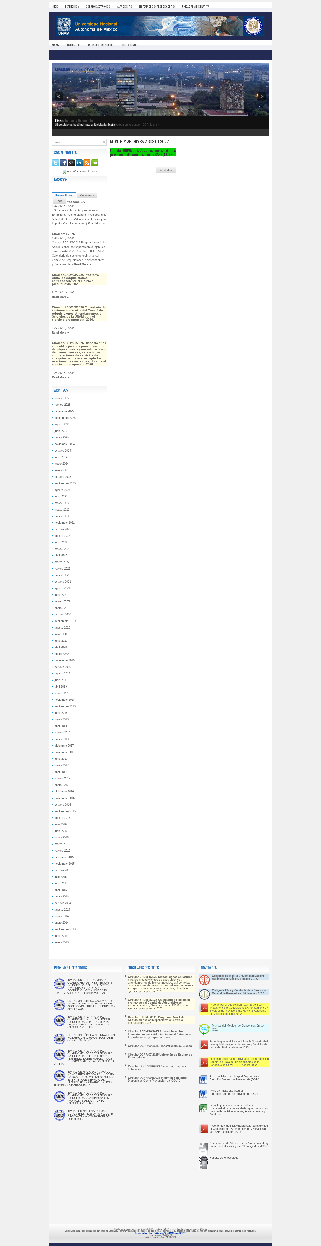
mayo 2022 (62, 549)
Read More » (96, 223)
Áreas (55, 45)
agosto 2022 (62, 535)
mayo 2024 (62, 463)
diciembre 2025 (64, 411)
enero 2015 (62, 896)
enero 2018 (62, 739)
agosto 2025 (62, 424)
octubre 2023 (63, 476)
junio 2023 (61, 496)
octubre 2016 (63, 804)
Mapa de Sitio (124, 6)
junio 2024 (61, 457)
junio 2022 (61, 542)
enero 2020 (62, 653)
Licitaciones (129, 45)
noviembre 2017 (65, 752)
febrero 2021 (62, 601)
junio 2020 (61, 640)
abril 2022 (61, 555)
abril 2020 (61, 647)
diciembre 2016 (64, 791)
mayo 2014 (62, 916)
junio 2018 (61, 712)
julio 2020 (61, 634)
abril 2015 (61, 889)
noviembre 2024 (65, 444)
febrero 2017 (62, 778)
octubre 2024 (63, 450)
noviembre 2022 (65, 522)
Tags (59, 201)
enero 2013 (62, 942)
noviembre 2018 (65, 699)
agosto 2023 (62, 490)
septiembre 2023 (65, 483)
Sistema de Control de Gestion (157, 6)
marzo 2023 (62, 509)
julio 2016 (61, 824)
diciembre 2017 (64, 745)
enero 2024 (62, 470)
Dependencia (72, 6)
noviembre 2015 (65, 863)
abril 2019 (61, 686)
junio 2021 (61, 594)
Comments (87, 195)
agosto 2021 (62, 588)
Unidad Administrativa (195, 6)
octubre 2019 (63, 667)
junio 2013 (61, 935)
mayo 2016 (62, 837)
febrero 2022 (62, 568)
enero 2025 (62, 437)
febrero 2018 (62, 732)
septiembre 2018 (65, 706)
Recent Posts (63, 195)
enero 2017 (62, 785)
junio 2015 (61, 883)
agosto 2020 (62, 627)
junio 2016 (61, 830)
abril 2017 (61, 771)
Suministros (73, 45)
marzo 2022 (62, 562)
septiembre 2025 (65, 417)
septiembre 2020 (65, 621)
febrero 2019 (62, 693)
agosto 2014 (62, 909)
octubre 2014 (63, 903)
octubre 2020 (63, 614)
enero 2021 (62, 608)
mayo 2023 (62, 503)
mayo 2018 (62, 719)
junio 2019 (61, 680)
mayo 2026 (62, 398)
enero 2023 (62, 516)
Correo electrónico (98, 6)
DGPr (59, 120)
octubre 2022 (63, 529)
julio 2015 (61, 876)
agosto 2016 (62, 817)
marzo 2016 (62, 844)
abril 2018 (61, 726)
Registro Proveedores (101, 45)
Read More (166, 170)
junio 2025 (61, 431)
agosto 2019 (62, 673)
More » (112, 124)
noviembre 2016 (65, 798)
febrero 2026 (62, 404)
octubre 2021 (63, 581)
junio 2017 (61, 758)
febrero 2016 (62, 850)
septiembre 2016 (65, 811)
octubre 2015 (63, 870)
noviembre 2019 (65, 660)
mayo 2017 (62, 765)
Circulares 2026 (63, 234)
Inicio (55, 6)
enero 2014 (62, 922)
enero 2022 (62, 575)
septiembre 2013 (65, 929)
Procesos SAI (76, 201)
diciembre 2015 (64, 857)
